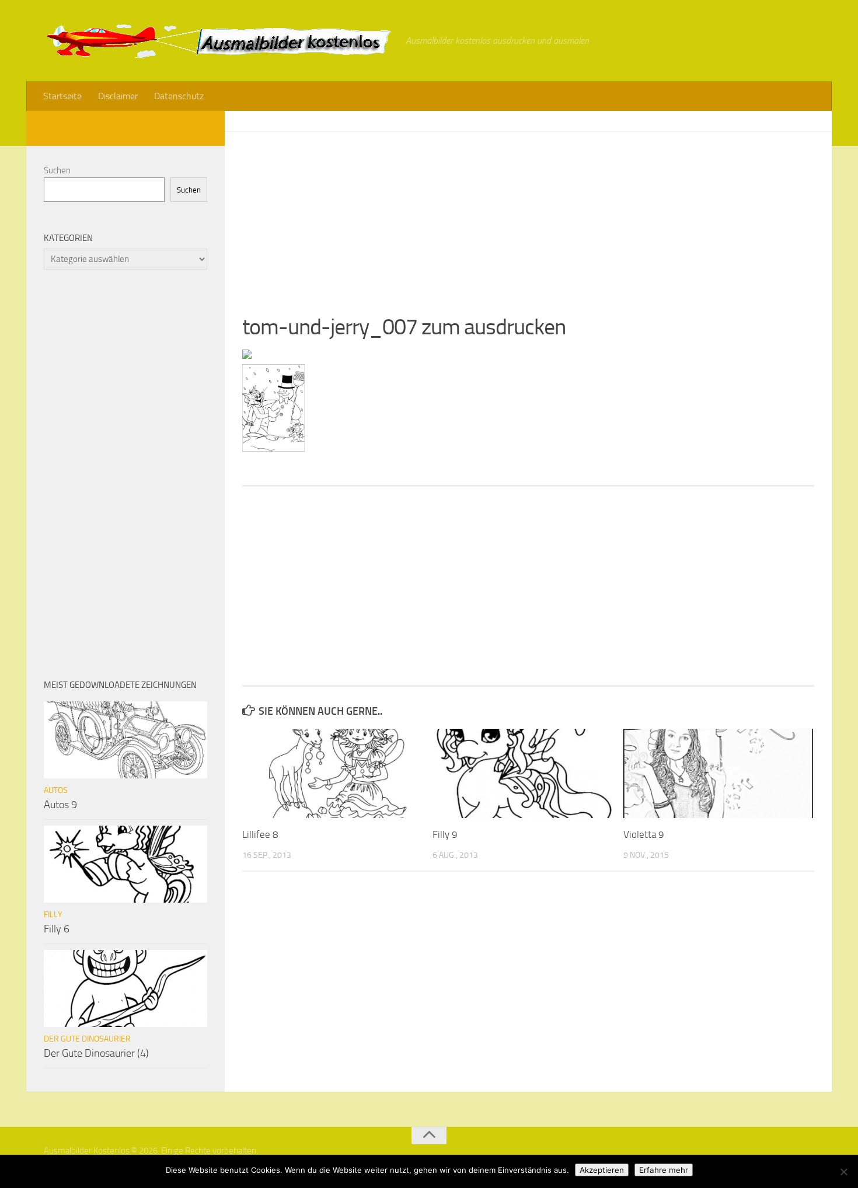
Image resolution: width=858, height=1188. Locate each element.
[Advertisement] (528, 213)
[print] (247, 355)
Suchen (57, 170)
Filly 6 (56, 929)
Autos (56, 790)
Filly (53, 915)
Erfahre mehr (663, 1170)
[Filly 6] (125, 864)
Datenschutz (179, 96)
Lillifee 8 (260, 834)
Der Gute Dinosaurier (87, 1039)
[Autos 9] (125, 739)
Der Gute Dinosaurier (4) (96, 1053)
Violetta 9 (643, 834)
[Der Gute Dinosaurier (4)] (125, 988)
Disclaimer (118, 96)
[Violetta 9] (718, 773)
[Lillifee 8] (337, 773)
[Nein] (843, 1171)
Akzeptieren (602, 1170)
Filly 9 (445, 834)
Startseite (62, 96)
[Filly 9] (527, 773)
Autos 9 (60, 804)
